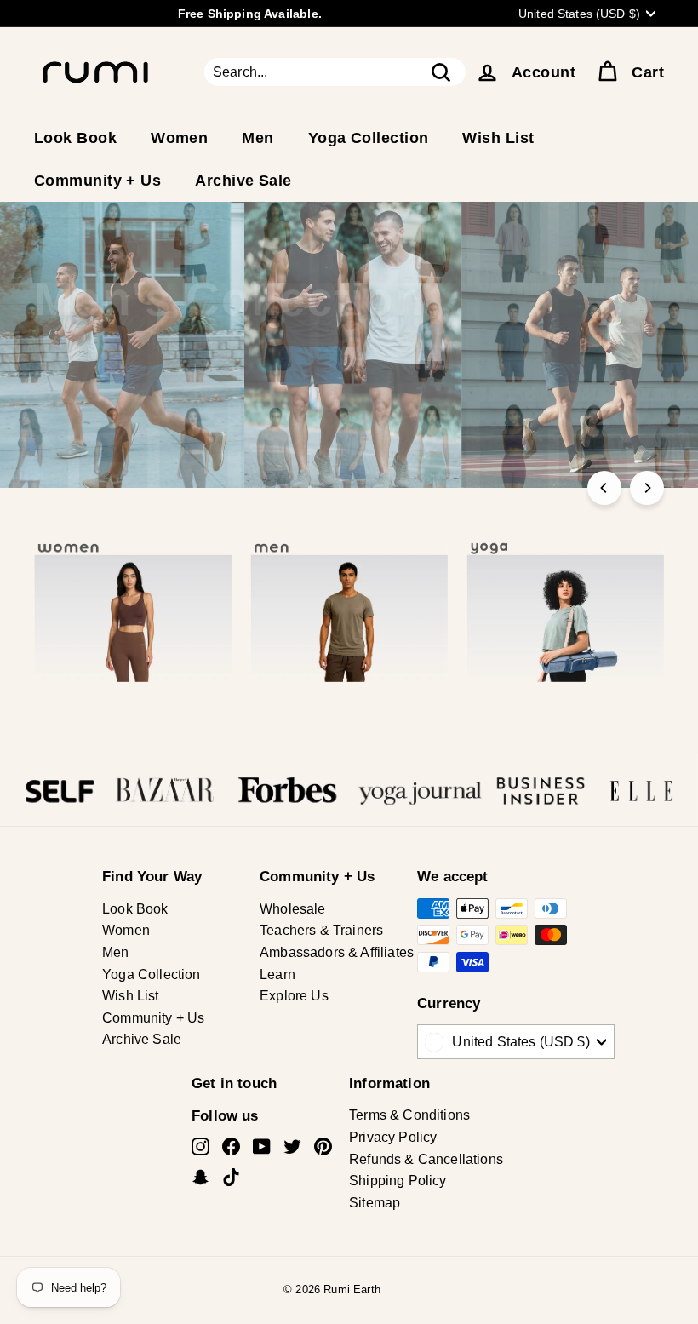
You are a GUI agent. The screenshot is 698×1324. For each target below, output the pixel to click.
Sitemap (374, 1202)
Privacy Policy (393, 1137)
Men (257, 137)
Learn (277, 974)
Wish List (498, 137)
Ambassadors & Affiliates (337, 952)
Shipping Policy (398, 1180)
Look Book (75, 137)
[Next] (647, 488)
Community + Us (97, 180)
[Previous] (604, 488)
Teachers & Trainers (321, 930)
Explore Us (294, 996)
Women (179, 137)
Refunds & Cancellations (426, 1159)
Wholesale (293, 909)
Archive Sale (243, 180)
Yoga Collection (368, 137)
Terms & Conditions (409, 1115)
